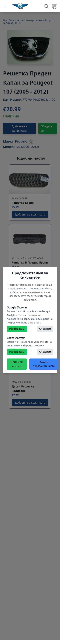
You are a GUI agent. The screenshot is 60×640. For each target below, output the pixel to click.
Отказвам (45, 328)
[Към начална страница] (20, 6)
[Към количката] (54, 6)
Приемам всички (16, 364)
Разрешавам (16, 328)
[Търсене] (46, 6)
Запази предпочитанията (44, 364)
